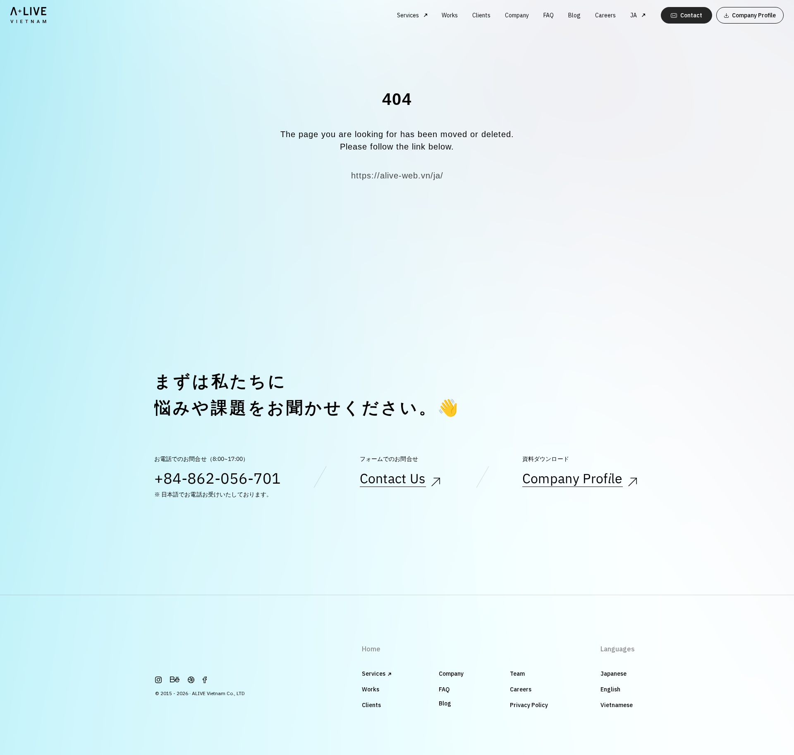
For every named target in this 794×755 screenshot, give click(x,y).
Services (373, 673)
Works (450, 15)
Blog (574, 15)
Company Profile (572, 479)
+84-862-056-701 (217, 479)
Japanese (613, 673)
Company (517, 15)
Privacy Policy (529, 705)
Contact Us (393, 479)
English (610, 689)
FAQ (548, 15)
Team (517, 673)
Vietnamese (616, 705)
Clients (481, 15)
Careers (605, 15)
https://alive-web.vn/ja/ (397, 175)
